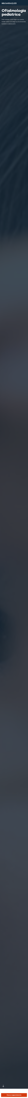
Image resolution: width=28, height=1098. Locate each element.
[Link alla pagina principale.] (9, 3)
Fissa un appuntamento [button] (14, 1095)
